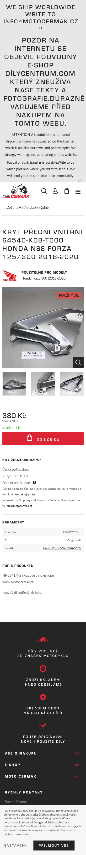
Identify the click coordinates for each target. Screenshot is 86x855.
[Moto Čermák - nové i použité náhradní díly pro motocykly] (16, 191)
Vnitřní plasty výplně (33, 207)
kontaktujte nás (24, 494)
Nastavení (15, 845)
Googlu (38, 822)
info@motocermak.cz (19, 506)
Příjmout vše (54, 845)
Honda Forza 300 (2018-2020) (44, 278)
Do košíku (47, 439)
